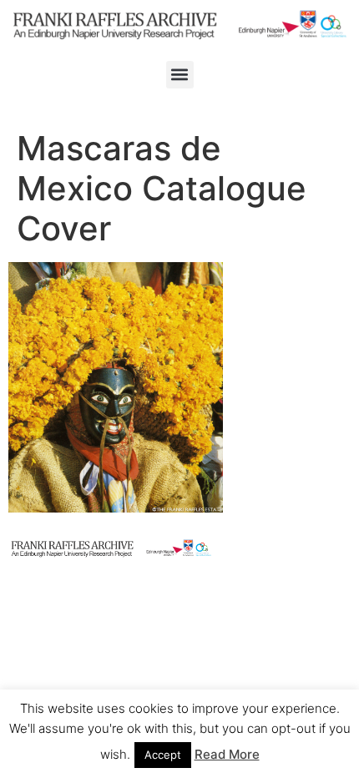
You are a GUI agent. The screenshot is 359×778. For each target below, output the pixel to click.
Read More (227, 754)
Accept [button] (162, 754)
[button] (180, 74)
